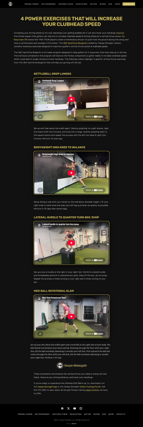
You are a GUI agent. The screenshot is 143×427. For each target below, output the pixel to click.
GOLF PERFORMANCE (42, 414)
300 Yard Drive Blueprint (75, 43)
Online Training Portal (90, 387)
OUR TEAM (87, 414)
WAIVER (111, 414)
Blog (110, 4)
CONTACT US (120, 414)
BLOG (104, 414)
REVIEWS (96, 414)
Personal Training (31, 4)
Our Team (93, 4)
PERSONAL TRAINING (25, 414)
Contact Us (128, 4)
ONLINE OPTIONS (75, 414)
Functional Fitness (65, 4)
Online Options (81, 4)
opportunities (92, 390)
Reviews (103, 4)
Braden (74, 423)
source (120, 33)
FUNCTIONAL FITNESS (59, 414)
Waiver (117, 4)
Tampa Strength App (47, 387)
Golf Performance (48, 4)
